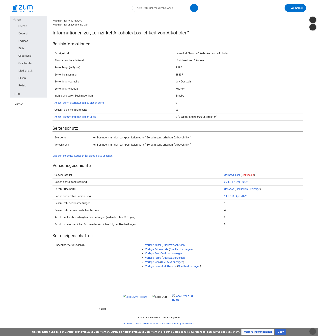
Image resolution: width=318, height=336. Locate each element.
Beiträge (255, 189)
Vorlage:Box (152, 253)
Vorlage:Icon (152, 262)
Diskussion (248, 175)
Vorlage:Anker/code (156, 249)
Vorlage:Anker (153, 245)
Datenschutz (128, 323)
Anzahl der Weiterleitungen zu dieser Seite (79, 102)
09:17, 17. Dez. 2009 (236, 181)
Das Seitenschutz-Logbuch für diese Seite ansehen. (83, 155)
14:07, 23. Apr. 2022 (235, 196)
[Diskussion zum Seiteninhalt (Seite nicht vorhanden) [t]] (312, 20)
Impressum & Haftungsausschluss (177, 323)
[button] (257, 332)
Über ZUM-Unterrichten (147, 323)
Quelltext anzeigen (174, 245)
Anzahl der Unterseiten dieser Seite (75, 116)
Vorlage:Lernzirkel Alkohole (161, 266)
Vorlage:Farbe (153, 257)
